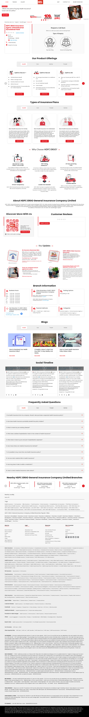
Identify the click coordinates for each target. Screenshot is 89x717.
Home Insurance (31, 613)
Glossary (29, 617)
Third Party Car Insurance (54, 548)
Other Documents (53, 607)
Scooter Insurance (30, 557)
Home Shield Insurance (74, 588)
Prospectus (19, 607)
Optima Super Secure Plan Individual (50, 566)
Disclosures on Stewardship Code (32, 531)
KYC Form (46, 607)
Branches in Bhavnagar (40, 518)
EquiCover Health (8, 568)
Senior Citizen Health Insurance (57, 560)
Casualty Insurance (55, 595)
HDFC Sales (46, 630)
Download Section (49, 531)
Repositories (59, 617)
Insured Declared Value (68, 550)
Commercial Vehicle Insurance (34, 553)
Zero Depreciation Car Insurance (11, 550)
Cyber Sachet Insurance (19, 595)
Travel (51, 327)
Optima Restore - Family (61, 564)
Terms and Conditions (29, 533)
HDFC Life (24, 630)
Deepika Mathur (16, 600)
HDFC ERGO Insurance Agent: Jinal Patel (19, 483)
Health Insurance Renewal (70, 560)
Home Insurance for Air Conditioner (12, 586)
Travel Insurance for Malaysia (11, 580)
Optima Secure (19, 564)
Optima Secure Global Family (23, 566)
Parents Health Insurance (44, 560)
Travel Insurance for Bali (60, 576)
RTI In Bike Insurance (50, 557)
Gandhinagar (23, 22)
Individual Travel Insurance (28, 574)
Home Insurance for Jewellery (27, 586)
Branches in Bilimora (61, 518)
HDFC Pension (64, 630)
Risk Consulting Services (10, 597)
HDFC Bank (15, 627)
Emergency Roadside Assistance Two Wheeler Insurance (46, 555)
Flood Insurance (55, 588)
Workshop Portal (48, 535)
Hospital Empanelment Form (21, 610)
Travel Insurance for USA (23, 581)
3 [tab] (45, 19)
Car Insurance (17, 548)
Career (6, 538)
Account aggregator (13, 617)
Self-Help (47, 533)
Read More (12, 356)
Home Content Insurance (10, 590)
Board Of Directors (8, 530)
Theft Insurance (20, 590)
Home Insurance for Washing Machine (63, 585)
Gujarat (16, 22)
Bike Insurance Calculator (21, 551)
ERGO (20, 627)
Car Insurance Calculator (66, 548)
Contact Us (67, 530)
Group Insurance (64, 595)
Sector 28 (7, 497)
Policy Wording (33, 607)
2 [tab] (43, 19)
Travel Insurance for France (23, 578)
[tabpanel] (44, 12)
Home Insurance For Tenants (20, 585)
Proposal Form (26, 607)
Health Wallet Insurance (10, 564)
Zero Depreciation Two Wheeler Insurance (24, 555)
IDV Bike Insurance (63, 555)
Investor (6, 533)
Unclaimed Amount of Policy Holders (52, 541)
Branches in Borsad (72, 518)
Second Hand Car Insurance (27, 548)
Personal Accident (30, 562)
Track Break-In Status (61, 553)
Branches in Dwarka (67, 519)
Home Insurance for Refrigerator (41, 586)
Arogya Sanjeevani (53, 562)
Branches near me (9, 22)
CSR (5, 535)
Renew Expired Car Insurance (26, 550)
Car (38, 327)
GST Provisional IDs (49, 536)
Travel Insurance (17, 574)
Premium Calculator (21, 562)
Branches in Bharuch (28, 518)
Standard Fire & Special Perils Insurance (33, 595)
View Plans (19, 141)
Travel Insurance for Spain (51, 580)
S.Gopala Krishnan (40, 600)
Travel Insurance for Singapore (37, 580)
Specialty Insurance (20, 597)
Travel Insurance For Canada (73, 576)
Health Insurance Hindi (17, 622)
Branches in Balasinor (68, 516)
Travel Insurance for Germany (36, 578)
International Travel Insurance (59, 581)
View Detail (19, 94)
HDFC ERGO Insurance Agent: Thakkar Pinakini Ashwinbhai (44, 483)
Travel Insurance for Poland (24, 580)
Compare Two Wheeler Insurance (69, 551)
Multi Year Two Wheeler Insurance (49, 553)
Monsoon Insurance (64, 588)
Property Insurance (46, 588)
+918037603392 (12, 42)
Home (65, 327)
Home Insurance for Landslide (11, 588)
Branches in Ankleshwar (45, 516)
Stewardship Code (29, 530)
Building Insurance (37, 588)
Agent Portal (47, 543)
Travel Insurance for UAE (35, 581)
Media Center (7, 536)
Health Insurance (18, 604)
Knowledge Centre (52, 617)
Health (24, 327)
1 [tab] (41, 19)
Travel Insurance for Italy (62, 578)
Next (83, 83)
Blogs (66, 531)
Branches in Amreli (22, 516)
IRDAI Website (44, 617)
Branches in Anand (33, 516)
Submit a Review (20, 33)
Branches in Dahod (13, 519)
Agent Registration (8, 540)
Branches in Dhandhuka (41, 519)
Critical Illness (48, 604)
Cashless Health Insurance (10, 562)
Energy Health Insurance (74, 562)
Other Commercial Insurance (32, 597)
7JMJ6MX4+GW (9, 313)
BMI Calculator (78, 566)
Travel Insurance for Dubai (10, 578)
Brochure (13, 607)
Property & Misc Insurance (74, 595)
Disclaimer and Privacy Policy (31, 535)
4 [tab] (47, 19)
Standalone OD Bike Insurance (11, 553)
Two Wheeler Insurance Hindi (39, 622)
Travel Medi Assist (35, 617)
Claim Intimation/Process (50, 530)
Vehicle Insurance (22, 553)
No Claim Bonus (36, 550)
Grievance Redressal (69, 533)
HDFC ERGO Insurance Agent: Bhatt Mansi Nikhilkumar (69, 483)
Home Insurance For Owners (33, 585)
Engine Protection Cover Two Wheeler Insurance (15, 557)
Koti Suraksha (26, 564)
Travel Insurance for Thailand (11, 581)
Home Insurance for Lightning (55, 586)
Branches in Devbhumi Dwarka (27, 519)
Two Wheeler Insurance (9, 551)
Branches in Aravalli (56, 516)
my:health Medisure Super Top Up (66, 566)
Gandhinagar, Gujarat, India (12, 315)
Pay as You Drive (71, 553)
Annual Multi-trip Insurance (65, 574)
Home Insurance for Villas (55, 590)
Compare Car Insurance (78, 548)
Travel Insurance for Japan (74, 578)
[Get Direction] (21, 314)
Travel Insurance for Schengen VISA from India (30, 576)
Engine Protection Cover (10, 555)
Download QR (25, 232)
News (66, 535)
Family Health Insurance (32, 560)
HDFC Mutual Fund (39, 630)
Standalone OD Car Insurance (47, 550)
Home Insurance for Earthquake (25, 588)
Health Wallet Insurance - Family (37, 564)
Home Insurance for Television (47, 585)
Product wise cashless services (35, 610)
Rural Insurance (46, 595)
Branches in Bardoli (17, 518)
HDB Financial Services (55, 630)
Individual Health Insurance (20, 560)
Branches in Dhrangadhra (55, 519)
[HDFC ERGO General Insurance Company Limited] (40, 2)
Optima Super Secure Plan (35, 566)
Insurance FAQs (22, 617)
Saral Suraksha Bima (50, 564)
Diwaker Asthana (24, 600)
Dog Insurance (16, 571)
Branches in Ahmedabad (11, 516)
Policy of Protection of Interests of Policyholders (52, 539)
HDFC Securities (30, 630)
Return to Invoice (58, 550)
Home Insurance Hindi (51, 622)
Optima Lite (69, 564)
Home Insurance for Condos (43, 590)
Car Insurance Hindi (27, 622)
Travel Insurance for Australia (48, 576)
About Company (8, 531)
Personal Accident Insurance (51, 613)
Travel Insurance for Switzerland (64, 580)
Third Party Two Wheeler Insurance (53, 551)
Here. (14, 568)
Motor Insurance (40, 613)
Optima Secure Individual (10, 566)
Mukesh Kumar (32, 600)
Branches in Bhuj (51, 518)
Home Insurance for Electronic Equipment (71, 586)
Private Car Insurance (39, 604)
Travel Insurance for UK (46, 581)
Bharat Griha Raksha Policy (30, 590)
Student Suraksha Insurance (52, 574)
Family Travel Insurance (40, 574)
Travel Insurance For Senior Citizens (12, 576)
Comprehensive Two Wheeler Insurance (36, 551)
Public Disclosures (8, 541)
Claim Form (40, 607)
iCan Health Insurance (63, 562)
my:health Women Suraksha (42, 562)
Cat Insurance (23, 571)
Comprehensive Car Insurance (41, 548)
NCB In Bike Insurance (39, 557)
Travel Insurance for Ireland (49, 578)
